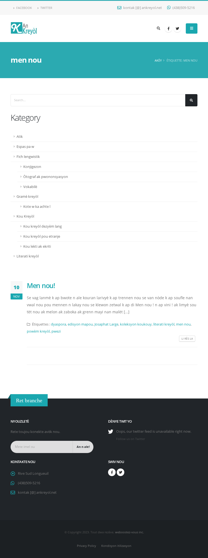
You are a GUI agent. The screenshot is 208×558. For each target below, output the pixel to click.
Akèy (158, 60)
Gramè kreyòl (27, 196)
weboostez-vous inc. (129, 532)
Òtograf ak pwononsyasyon (45, 176)
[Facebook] (168, 28)
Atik (20, 136)
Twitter (46, 8)
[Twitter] (177, 28)
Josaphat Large (106, 324)
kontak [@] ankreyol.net (142, 7)
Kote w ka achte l (36, 206)
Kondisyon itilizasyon (116, 546)
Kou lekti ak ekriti (37, 246)
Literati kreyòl (28, 256)
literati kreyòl (163, 324)
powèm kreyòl (38, 331)
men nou (183, 324)
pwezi (56, 331)
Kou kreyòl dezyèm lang (42, 226)
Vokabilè (30, 186)
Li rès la (187, 338)
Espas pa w (25, 146)
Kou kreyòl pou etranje (41, 236)
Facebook (23, 8)
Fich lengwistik (28, 156)
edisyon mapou (80, 324)
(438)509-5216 (183, 7)
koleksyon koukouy (136, 324)
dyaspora (58, 324)
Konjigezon (32, 166)
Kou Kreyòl (25, 216)
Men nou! (41, 285)
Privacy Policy (86, 546)
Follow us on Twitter (130, 439)
